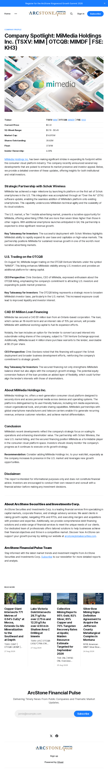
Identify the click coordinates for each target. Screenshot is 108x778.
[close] (104, 3)
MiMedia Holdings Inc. (16, 159)
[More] (16, 13)
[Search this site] (71, 13)
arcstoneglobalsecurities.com (80, 536)
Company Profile (12, 29)
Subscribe (95, 13)
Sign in (80, 13)
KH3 (84, 119)
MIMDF (71, 119)
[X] (51, 735)
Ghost (60, 762)
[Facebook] (56, 735)
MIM (55, 119)
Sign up (54, 756)
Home (7, 13)
